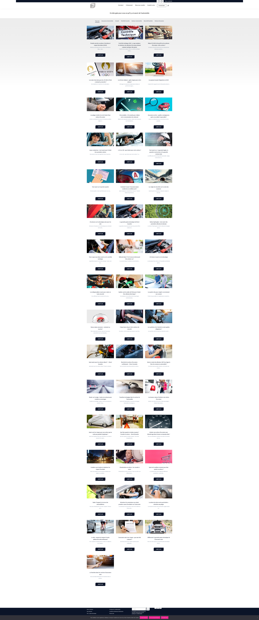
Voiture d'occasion (159, 21)
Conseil (117, 21)
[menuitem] (121, 5)
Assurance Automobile (107, 21)
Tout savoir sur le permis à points (100, 187)
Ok (148, 609)
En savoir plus (165, 617)
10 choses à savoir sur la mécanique (159, 257)
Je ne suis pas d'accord (155, 617)
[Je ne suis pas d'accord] (257, 617)
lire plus (100, 55)
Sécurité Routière (148, 21)
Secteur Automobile (137, 21)
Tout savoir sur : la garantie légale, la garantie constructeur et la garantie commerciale (158, 152)
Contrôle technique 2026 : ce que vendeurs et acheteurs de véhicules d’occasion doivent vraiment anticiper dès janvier (129, 45)
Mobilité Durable (125, 21)
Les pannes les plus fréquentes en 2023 (159, 80)
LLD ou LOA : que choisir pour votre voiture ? (129, 150)
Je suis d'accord (143, 617)
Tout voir (97, 21)
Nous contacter (168, 1)
